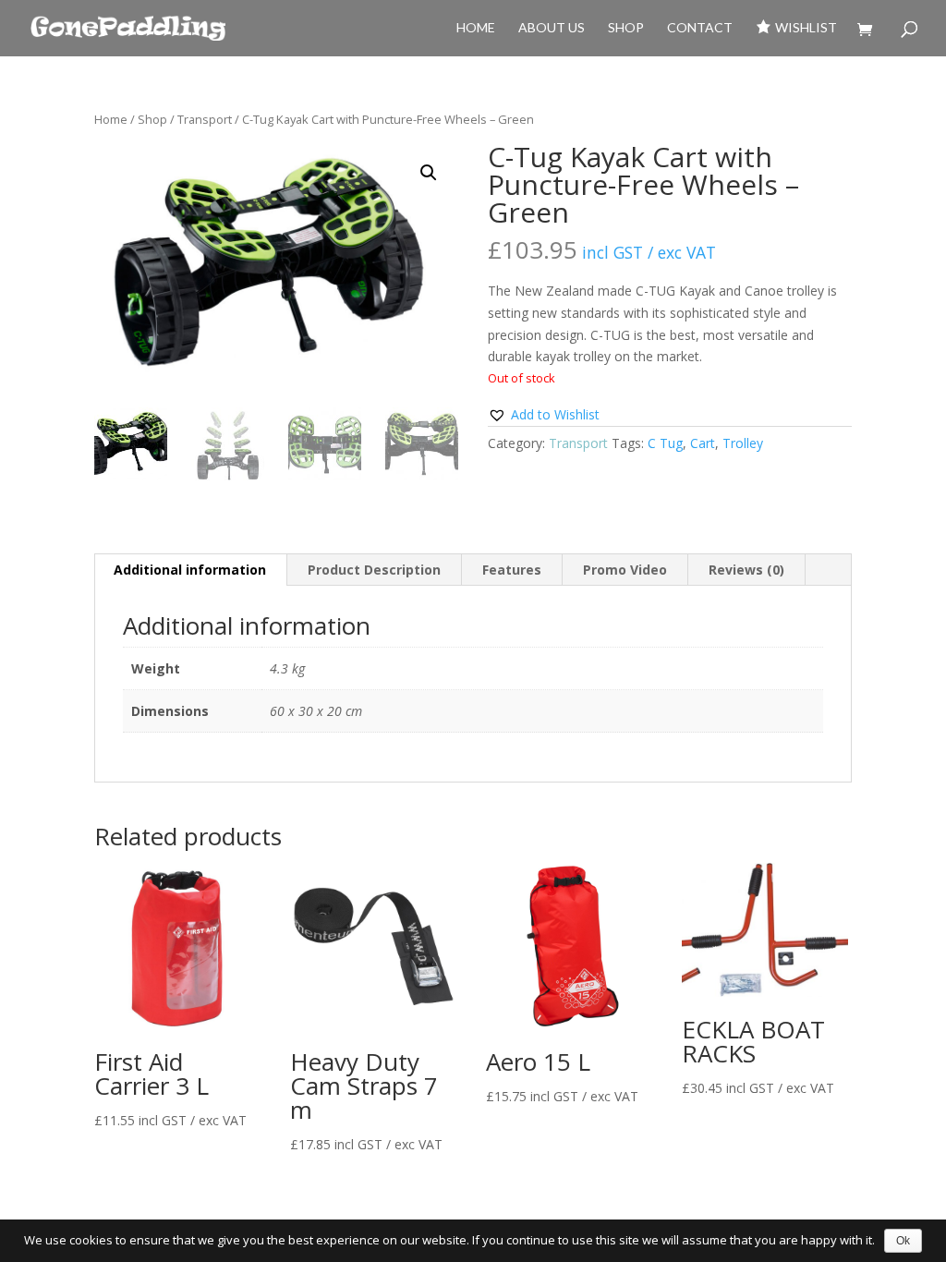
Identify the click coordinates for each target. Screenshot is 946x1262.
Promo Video (625, 569)
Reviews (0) (746, 569)
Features (511, 569)
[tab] (190, 570)
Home (475, 28)
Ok (903, 1240)
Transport (204, 119)
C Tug (665, 443)
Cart (702, 443)
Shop (626, 28)
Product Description (374, 569)
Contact (700, 28)
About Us (551, 28)
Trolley (742, 443)
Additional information (190, 569)
